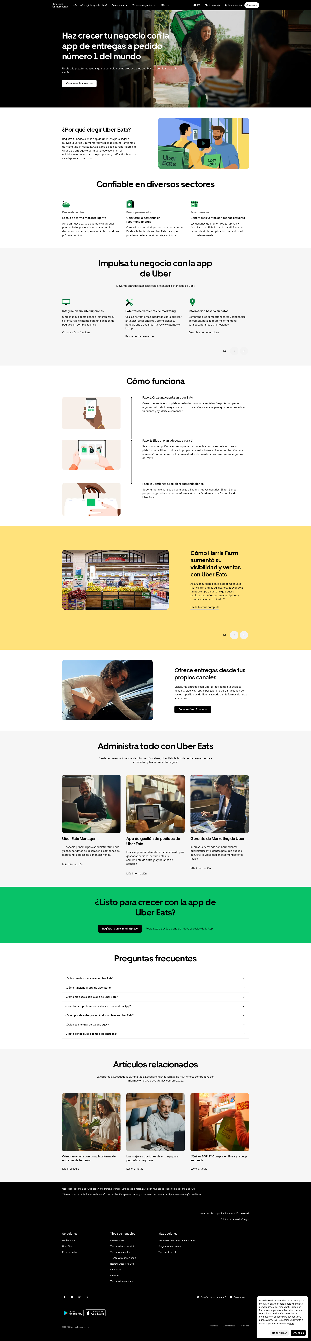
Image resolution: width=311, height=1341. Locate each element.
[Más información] (91, 804)
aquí (291, 1323)
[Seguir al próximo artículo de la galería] (244, 635)
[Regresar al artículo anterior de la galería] (234, 635)
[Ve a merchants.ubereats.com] (60, 5)
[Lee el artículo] (91, 1122)
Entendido (298, 1333)
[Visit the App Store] (95, 1313)
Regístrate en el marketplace (120, 928)
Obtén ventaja (212, 5)
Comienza (251, 5)
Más (163, 5)
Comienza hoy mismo (79, 83)
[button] (203, 143)
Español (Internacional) (213, 1297)
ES (198, 5)
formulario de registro (201, 403)
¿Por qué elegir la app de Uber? (90, 5)
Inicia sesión (235, 5)
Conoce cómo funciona (193, 709)
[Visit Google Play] (73, 1313)
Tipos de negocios (142, 5)
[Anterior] (234, 351)
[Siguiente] (244, 351)
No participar (279, 1333)
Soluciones (118, 5)
